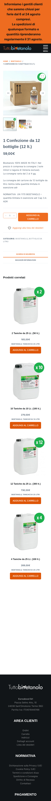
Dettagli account (25, 741)
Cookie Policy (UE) (25, 769)
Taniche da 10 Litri (31, 419)
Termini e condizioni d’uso (25, 772)
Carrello (25, 734)
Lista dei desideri (25, 744)
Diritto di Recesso (25, 779)
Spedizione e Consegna (25, 776)
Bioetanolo (22, 239)
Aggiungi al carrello (33, 217)
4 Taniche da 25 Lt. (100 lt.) (25, 559)
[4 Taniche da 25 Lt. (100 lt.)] (25, 531)
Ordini (25, 730)
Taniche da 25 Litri (31, 344)
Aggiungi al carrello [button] (25, 350)
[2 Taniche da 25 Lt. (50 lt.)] (25, 306)
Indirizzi (25, 737)
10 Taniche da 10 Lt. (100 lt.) (25, 408)
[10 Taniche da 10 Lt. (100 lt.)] (25, 381)
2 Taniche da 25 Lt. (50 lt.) (25, 333)
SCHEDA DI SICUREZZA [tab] (25, 254)
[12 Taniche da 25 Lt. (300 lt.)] (25, 456)
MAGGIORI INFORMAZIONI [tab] (25, 260)
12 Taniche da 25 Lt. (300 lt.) (25, 484)
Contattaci (25, 783)
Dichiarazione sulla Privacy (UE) (25, 765)
